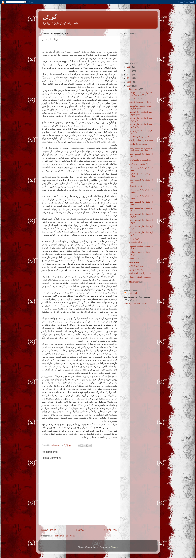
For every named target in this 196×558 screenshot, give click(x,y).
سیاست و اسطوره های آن (140, 277)
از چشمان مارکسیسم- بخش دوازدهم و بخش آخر (140, 149)
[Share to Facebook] (87, 445)
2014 (129, 71)
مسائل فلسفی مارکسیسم (140, 102)
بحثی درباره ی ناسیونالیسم (140, 273)
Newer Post (48, 529)
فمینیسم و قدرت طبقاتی (139, 136)
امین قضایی (132, 293)
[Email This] (79, 445)
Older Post (110, 529)
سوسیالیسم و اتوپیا (136, 269)
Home (80, 529)
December (134, 89)
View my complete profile (135, 303)
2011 (129, 82)
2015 (129, 67)
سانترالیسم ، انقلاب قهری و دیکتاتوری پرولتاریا (140, 93)
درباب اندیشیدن (135, 98)
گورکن (50, 17)
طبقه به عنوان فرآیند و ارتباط (141, 140)
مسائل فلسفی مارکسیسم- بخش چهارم (140, 107)
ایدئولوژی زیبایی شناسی (139, 164)
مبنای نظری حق (135, 242)
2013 (129, 74)
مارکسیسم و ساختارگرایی (140, 160)
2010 (129, 86)
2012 (129, 78)
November (134, 282)
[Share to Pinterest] (90, 445)
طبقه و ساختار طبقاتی (138, 144)
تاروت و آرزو (134, 238)
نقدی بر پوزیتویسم (136, 258)
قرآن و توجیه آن (135, 186)
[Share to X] (84, 445)
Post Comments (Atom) (64, 536)
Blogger (114, 547)
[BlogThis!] (81, 445)
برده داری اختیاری (136, 266)
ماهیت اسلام (134, 262)
